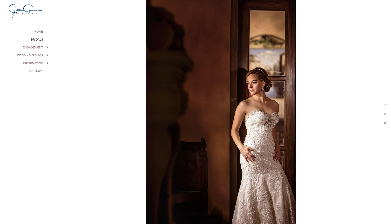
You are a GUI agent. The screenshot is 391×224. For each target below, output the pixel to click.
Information (33, 63)
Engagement (33, 47)
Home (38, 31)
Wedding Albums (30, 55)
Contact (36, 71)
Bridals (37, 39)
